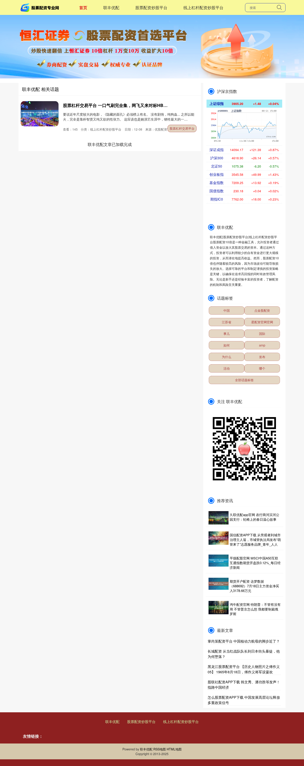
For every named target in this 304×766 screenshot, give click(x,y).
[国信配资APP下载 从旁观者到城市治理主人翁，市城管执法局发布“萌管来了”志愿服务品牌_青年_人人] (219, 539)
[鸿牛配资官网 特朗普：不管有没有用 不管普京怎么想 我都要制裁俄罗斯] (219, 609)
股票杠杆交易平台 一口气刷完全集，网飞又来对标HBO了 (117, 105)
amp (262, 345)
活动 (226, 368)
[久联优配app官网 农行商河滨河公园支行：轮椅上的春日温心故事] (219, 517)
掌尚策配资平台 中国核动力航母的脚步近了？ (244, 641)
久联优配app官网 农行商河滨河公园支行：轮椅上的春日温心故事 (254, 517)
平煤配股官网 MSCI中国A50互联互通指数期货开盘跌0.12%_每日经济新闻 (255, 563)
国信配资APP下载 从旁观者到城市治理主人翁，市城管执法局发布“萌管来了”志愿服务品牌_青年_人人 (255, 540)
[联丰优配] (40, 7)
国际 (262, 333)
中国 (226, 310)
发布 (262, 356)
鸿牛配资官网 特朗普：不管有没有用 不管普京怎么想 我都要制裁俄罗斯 (255, 609)
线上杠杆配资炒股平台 (203, 7)
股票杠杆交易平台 (182, 128)
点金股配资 (262, 310)
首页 (83, 7)
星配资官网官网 (262, 322)
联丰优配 (111, 7)
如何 (226, 345)
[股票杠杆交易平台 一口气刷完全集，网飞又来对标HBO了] (40, 113)
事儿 (226, 333)
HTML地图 (174, 749)
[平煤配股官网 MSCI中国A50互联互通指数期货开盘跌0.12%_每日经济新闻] (219, 563)
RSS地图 (159, 749)
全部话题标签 (244, 380)
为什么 (226, 356)
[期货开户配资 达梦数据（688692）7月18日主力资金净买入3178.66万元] (219, 586)
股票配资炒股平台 (151, 7)
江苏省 (226, 322)
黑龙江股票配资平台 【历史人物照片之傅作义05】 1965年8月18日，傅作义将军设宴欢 (244, 669)
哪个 (262, 368)
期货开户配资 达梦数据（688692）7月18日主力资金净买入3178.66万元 (254, 586)
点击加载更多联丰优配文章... (110, 144)
